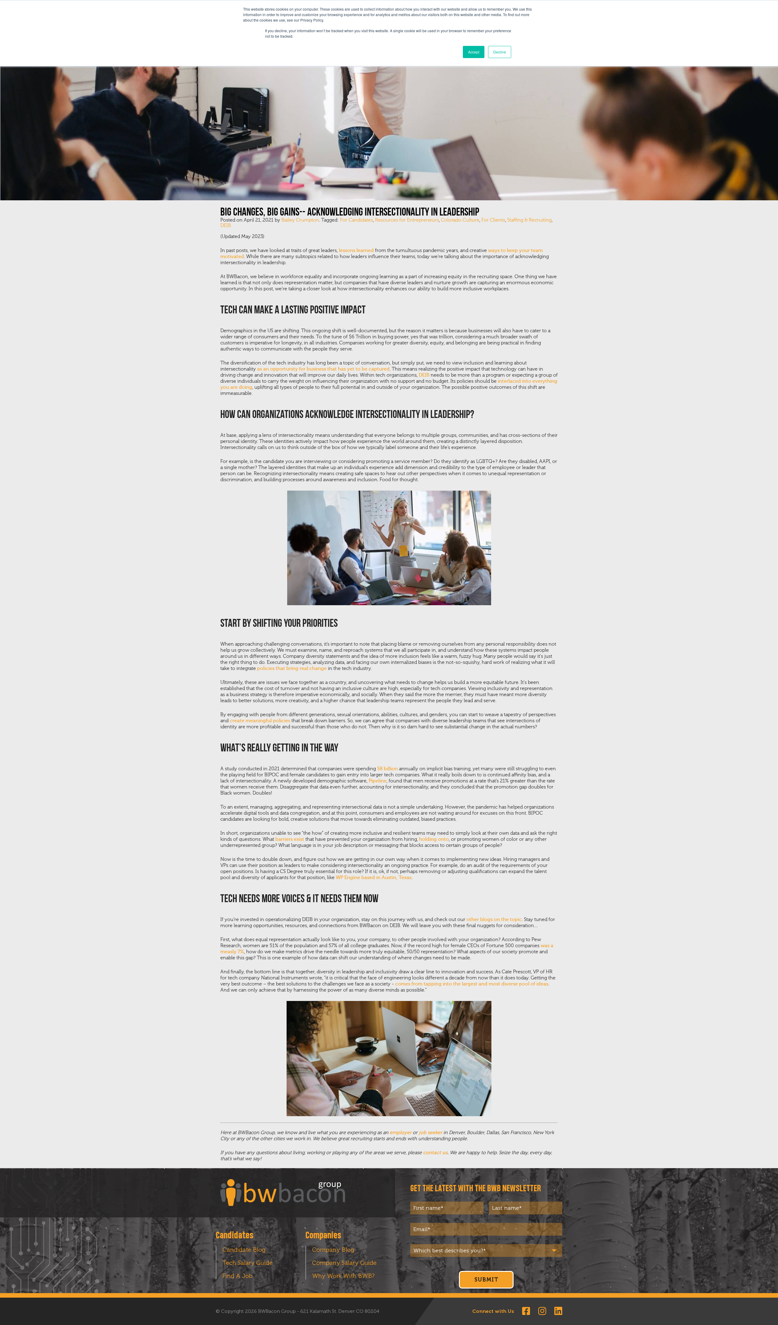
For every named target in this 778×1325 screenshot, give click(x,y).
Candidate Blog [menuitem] (244, 1249)
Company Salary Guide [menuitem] (344, 1262)
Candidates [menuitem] (234, 1235)
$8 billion (387, 768)
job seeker (430, 1132)
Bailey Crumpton (300, 220)
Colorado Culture (460, 220)
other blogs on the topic (494, 919)
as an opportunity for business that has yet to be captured (323, 369)
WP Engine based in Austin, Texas (373, 877)
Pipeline (378, 781)
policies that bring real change (292, 668)
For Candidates (356, 220)
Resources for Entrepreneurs (407, 220)
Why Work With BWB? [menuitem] (343, 1275)
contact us (435, 1152)
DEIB (225, 225)
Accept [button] (473, 51)
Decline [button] (499, 51)
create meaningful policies (260, 720)
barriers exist (289, 839)
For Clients (493, 220)
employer (400, 1132)
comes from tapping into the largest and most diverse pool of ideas (471, 984)
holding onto (434, 839)
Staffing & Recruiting (529, 220)
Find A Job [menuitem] (237, 1275)
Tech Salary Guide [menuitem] (247, 1262)
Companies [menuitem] (323, 1235)
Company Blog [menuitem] (333, 1249)
